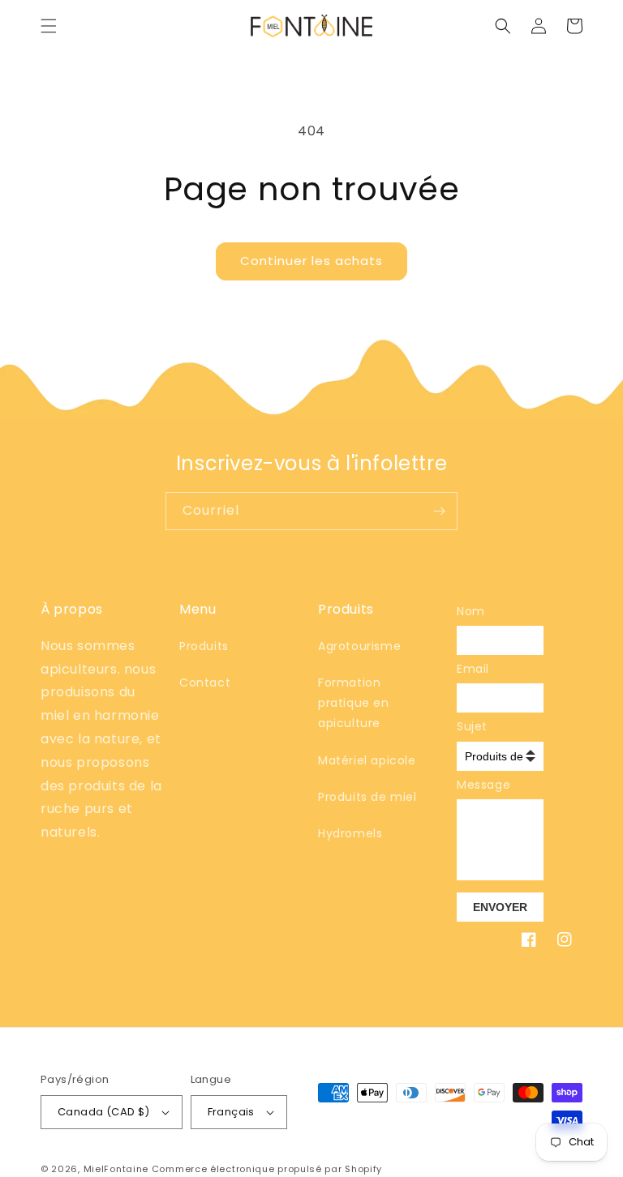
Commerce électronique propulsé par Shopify (267, 1168)
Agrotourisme (359, 646)
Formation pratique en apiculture (353, 702)
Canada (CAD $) (104, 1111)
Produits (204, 646)
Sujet (468, 726)
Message (468, 785)
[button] (49, 26)
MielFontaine (116, 1168)
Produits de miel (367, 797)
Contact (204, 682)
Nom (468, 611)
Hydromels (350, 833)
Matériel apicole (367, 760)
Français (231, 1111)
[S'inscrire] (439, 511)
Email (468, 669)
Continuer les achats (311, 260)
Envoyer (500, 907)
